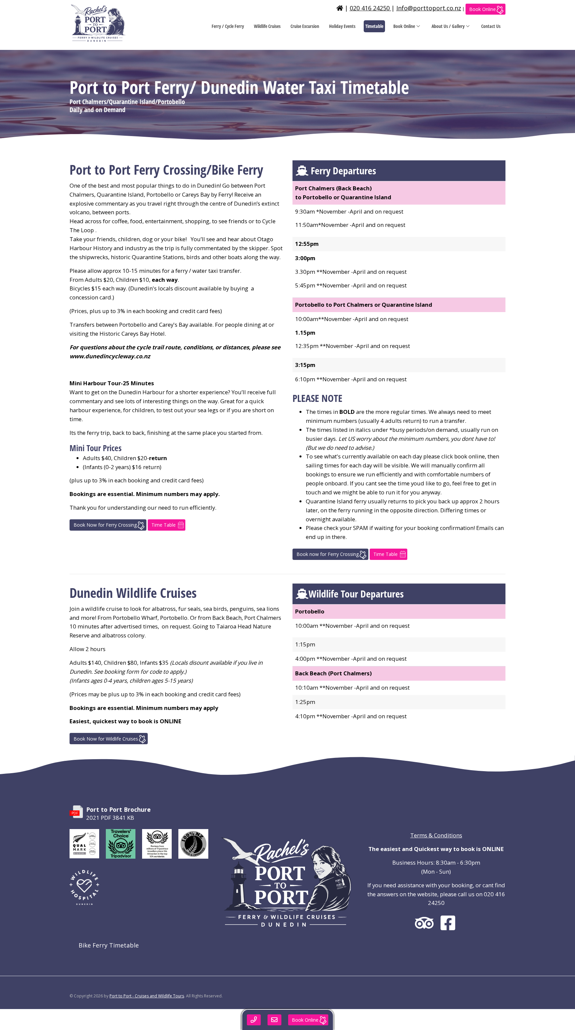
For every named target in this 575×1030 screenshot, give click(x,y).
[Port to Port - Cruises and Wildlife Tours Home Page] (118, 23)
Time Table (163, 525)
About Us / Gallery (448, 26)
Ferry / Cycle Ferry (228, 26)
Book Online (482, 9)
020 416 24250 (370, 8)
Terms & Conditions (436, 835)
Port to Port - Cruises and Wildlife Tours (146, 996)
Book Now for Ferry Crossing (105, 525)
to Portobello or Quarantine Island (343, 197)
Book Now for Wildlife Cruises (106, 739)
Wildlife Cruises (267, 26)
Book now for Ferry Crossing (327, 554)
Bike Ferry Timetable (109, 945)
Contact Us (490, 26)
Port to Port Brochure (118, 809)
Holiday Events (342, 26)
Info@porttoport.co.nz (428, 8)
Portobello (309, 611)
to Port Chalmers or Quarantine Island (363, 304)
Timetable (374, 26)
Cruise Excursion (304, 26)
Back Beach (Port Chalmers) (333, 673)
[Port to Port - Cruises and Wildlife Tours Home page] (339, 8)
